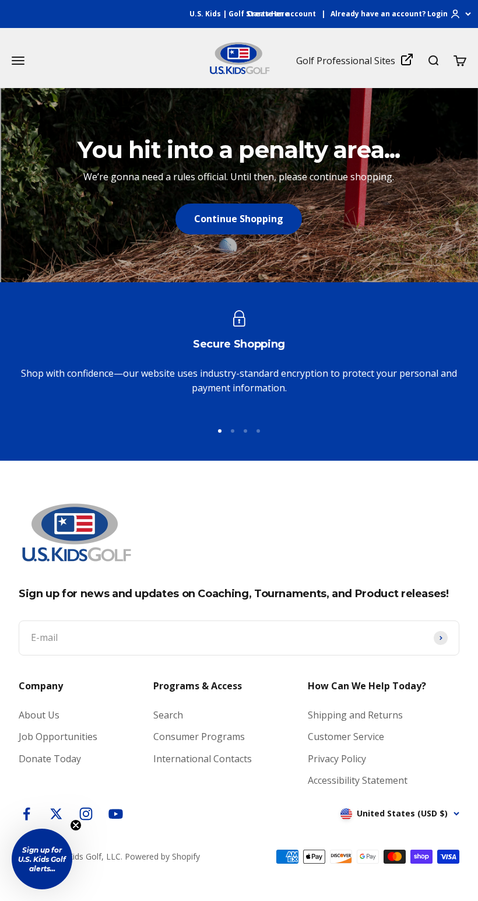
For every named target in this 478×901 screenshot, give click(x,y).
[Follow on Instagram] (86, 814)
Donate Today (50, 758)
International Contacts (202, 758)
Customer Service (346, 736)
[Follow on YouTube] (116, 814)
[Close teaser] (76, 825)
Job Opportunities (58, 736)
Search (168, 715)
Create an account (281, 14)
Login (437, 14)
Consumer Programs (199, 736)
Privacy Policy (337, 758)
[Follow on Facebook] (26, 814)
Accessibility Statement (357, 780)
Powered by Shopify (162, 856)
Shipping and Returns (355, 715)
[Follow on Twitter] (56, 814)
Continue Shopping (238, 218)
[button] (42, 859)
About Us (39, 715)
